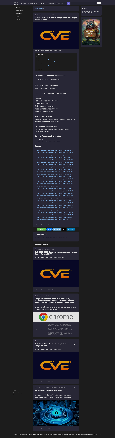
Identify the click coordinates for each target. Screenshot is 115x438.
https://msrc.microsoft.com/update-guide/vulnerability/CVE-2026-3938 (55, 214)
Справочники (33, 3)
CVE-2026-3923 (50, 224)
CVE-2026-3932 (68, 330)
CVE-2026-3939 (63, 333)
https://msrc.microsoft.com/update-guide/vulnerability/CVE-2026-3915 (55, 219)
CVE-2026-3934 (51, 332)
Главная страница (39, 8)
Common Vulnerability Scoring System (47, 61)
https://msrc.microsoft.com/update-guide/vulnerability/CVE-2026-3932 (55, 181)
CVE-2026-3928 (63, 329)
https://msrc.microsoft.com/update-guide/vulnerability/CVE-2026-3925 (55, 157)
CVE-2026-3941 (53, 334)
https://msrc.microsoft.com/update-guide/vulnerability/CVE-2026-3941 (55, 150)
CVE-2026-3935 (58, 332)
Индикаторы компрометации (58, 387)
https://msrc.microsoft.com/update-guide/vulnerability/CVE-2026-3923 (55, 162)
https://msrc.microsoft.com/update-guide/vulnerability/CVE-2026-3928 (55, 207)
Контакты (15, 397)
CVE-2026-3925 (65, 328)
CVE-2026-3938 (56, 333)
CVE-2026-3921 (61, 327)
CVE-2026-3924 (58, 328)
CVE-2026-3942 (61, 334)
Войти (57, 3)
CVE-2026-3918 (63, 325)
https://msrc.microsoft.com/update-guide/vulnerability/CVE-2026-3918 (55, 176)
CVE (45, 8)
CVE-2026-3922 (68, 327)
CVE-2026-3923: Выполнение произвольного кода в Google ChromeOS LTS (56, 253)
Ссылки (40, 69)
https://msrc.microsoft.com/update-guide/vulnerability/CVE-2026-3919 (55, 183)
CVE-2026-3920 (53, 327)
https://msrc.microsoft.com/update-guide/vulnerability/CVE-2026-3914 (55, 205)
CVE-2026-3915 (65, 324)
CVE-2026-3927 (56, 329)
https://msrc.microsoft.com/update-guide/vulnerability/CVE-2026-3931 (55, 210)
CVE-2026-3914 (58, 324)
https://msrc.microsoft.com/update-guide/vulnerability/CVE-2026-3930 (55, 169)
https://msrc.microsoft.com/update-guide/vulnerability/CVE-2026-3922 (55, 159)
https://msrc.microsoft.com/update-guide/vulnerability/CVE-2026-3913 (55, 174)
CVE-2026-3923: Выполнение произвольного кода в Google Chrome (56, 345)
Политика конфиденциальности (20, 394)
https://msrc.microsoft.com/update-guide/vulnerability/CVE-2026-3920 (55, 188)
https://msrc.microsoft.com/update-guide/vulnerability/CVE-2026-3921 (55, 167)
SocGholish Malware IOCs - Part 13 (48, 390)
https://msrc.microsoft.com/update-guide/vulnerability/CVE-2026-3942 (55, 164)
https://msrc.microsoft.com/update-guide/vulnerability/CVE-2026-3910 (55, 186)
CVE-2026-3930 (53, 330)
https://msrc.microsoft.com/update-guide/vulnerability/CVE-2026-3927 (55, 217)
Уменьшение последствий (45, 65)
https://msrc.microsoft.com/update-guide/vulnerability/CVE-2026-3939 (55, 202)
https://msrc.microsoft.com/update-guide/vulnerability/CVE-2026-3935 (55, 198)
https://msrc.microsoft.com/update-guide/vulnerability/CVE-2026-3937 (55, 200)
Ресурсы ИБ (24, 3)
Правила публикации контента (20, 392)
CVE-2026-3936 (65, 332)
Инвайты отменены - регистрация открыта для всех (91, 11)
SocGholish (50, 428)
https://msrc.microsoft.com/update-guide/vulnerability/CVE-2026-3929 (55, 212)
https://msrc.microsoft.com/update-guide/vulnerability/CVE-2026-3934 (55, 152)
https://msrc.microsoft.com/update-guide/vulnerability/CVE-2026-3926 (55, 191)
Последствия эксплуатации (45, 59)
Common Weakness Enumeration (46, 67)
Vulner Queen (40, 14)
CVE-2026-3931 (61, 330)
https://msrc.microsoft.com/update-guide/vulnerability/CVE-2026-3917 (54, 155)
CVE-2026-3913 (51, 324)
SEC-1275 (39, 387)
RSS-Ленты (15, 390)
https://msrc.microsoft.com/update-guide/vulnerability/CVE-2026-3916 (55, 171)
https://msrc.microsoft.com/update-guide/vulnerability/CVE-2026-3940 (55, 193)
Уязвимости (55, 295)
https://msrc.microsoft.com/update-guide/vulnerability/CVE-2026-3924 (55, 195)
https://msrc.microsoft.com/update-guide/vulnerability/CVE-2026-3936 (55, 179)
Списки (42, 3)
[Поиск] (68, 3)
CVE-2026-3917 (56, 325)
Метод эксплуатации (43, 63)
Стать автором (50, 3)
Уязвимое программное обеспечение (48, 57)
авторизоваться (63, 237)
